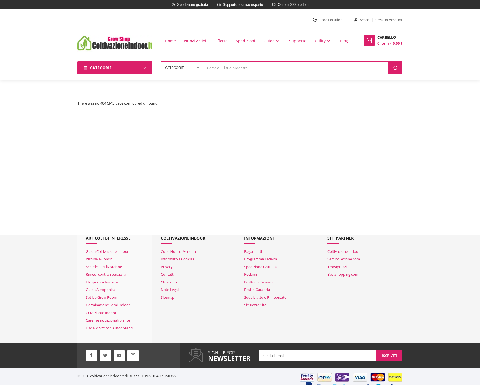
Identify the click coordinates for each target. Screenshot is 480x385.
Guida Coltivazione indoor (107, 251)
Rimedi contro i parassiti (106, 274)
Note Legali (170, 289)
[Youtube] (119, 355)
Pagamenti (253, 251)
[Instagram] (133, 355)
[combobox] (295, 68)
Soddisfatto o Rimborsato (265, 297)
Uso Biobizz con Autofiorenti (109, 327)
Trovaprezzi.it (339, 266)
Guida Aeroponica (100, 289)
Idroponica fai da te (102, 282)
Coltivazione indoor (344, 251)
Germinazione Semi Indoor (108, 304)
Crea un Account (388, 19)
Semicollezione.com (344, 258)
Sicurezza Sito (255, 304)
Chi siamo (169, 282)
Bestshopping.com (343, 274)
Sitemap (167, 297)
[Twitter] (105, 355)
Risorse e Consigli (100, 258)
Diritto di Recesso (258, 282)
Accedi (365, 19)
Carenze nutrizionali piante (108, 320)
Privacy (167, 266)
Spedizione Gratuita (260, 266)
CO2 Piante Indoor (101, 312)
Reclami (250, 274)
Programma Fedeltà (260, 258)
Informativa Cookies (177, 258)
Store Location (330, 19)
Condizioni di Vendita (178, 251)
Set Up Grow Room (101, 297)
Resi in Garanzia (257, 289)
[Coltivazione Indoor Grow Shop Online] (115, 43)
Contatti (167, 274)
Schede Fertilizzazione (104, 266)
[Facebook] (91, 355)
